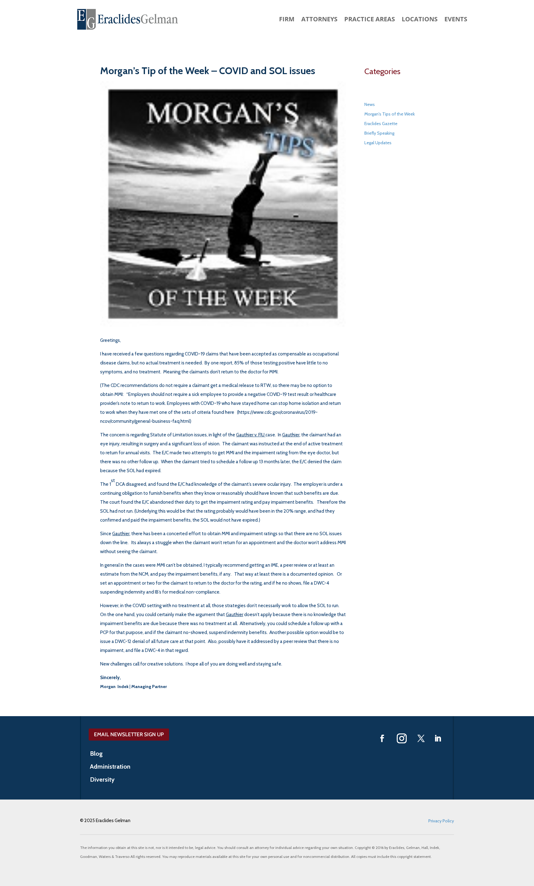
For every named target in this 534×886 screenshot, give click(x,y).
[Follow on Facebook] (382, 738)
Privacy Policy (441, 821)
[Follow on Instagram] (402, 738)
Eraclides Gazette (380, 123)
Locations (420, 20)
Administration (110, 767)
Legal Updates (378, 142)
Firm (287, 20)
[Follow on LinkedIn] (438, 738)
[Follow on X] (421, 738)
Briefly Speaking (379, 133)
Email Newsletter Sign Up (129, 734)
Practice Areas (369, 20)
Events (455, 20)
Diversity (102, 780)
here (229, 412)
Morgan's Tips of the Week (389, 114)
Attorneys (319, 20)
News (369, 104)
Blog (96, 754)
